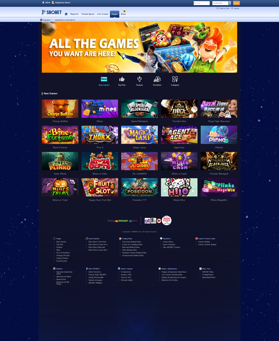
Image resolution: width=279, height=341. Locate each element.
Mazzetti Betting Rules (131, 247)
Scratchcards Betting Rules (133, 255)
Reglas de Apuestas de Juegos (174, 277)
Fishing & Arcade (63, 255)
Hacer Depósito (169, 244)
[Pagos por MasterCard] (116, 222)
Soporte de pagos (95, 280)
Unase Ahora (168, 242)
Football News (207, 275)
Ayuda (236, 8)
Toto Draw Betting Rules (131, 242)
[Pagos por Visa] (111, 222)
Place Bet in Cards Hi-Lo (98, 244)
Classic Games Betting (207, 244)
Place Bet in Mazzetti (96, 247)
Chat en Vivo (224, 8)
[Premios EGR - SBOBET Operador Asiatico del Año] (166, 220)
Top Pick (59, 244)
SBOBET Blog (207, 272)
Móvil (48, 3)
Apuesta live (61, 279)
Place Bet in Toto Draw (97, 242)
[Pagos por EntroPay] (130, 222)
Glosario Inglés (127, 280)
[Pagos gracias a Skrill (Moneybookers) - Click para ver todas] (135, 222)
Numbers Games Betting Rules (134, 253)
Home (66, 14)
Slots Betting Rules (129, 250)
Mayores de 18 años (170, 280)
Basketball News (208, 277)
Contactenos (126, 272)
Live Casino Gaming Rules (172, 275)
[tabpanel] (139, 47)
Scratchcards (61, 261)
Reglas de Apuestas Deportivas (174, 272)
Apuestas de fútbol (63, 277)
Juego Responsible (95, 277)
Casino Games (62, 258)
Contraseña (217, 3)
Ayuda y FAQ (126, 275)
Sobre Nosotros (94, 272)
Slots (58, 250)
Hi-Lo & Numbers (63, 253)
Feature (59, 247)
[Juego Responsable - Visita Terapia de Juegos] (147, 221)
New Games (61, 242)
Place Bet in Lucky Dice (97, 250)
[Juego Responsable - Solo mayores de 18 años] (159, 222)
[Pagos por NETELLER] (123, 222)
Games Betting (204, 242)
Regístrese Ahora (62, 3)
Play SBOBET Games (171, 247)
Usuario (197, 3)
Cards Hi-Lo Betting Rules (132, 244)
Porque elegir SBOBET (97, 275)
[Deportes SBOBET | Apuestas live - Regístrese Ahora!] (51, 14)
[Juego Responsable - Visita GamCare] (153, 221)
